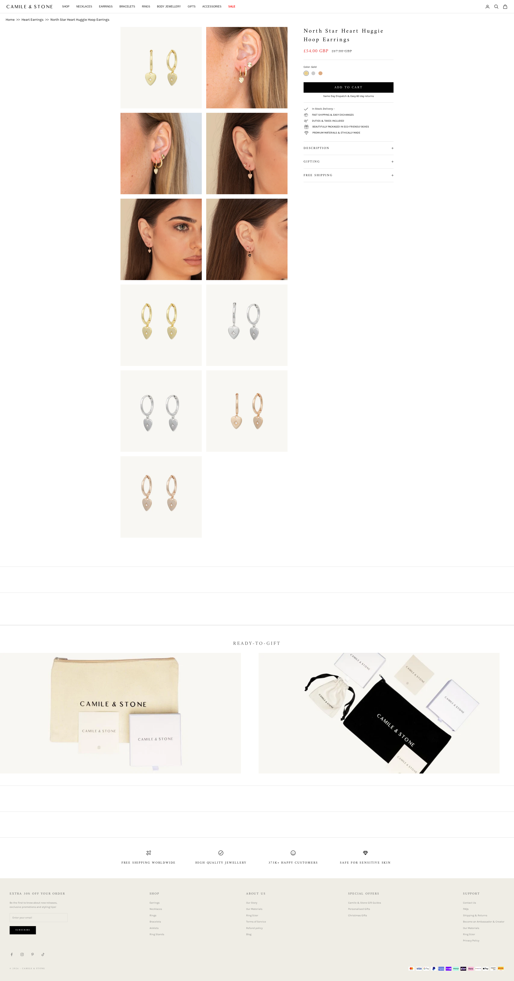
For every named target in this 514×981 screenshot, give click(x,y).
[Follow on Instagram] (22, 954)
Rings (146, 6)
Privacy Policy (471, 940)
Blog (248, 934)
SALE (231, 6)
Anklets (154, 928)
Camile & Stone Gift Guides (364, 902)
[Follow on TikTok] (43, 954)
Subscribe (22, 930)
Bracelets (127, 6)
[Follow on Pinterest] (33, 954)
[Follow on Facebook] (12, 954)
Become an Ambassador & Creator (483, 921)
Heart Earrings (32, 19)
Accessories (211, 6)
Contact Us (469, 902)
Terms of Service (256, 921)
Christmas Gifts (357, 915)
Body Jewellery (169, 6)
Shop (65, 6)
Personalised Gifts (359, 908)
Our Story (251, 902)
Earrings (106, 6)
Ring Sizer (252, 915)
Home (10, 19)
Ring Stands (157, 934)
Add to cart (349, 87)
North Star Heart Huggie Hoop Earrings (79, 19)
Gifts (192, 6)
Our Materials (254, 908)
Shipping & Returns (475, 915)
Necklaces (84, 6)
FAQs (466, 908)
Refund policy (254, 928)
